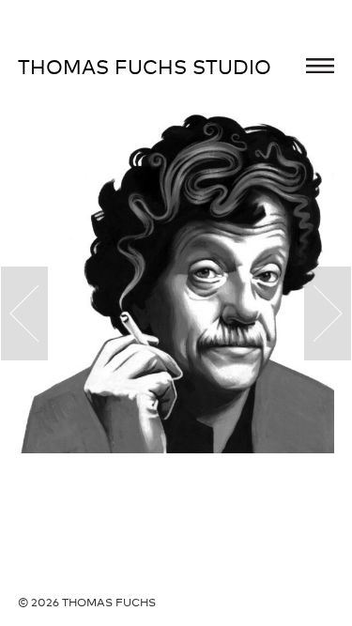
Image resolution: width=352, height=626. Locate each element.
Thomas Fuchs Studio (144, 66)
